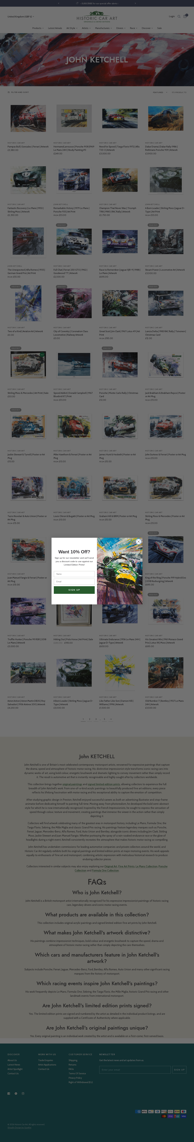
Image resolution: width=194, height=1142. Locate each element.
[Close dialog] (138, 541)
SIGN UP (74, 590)
